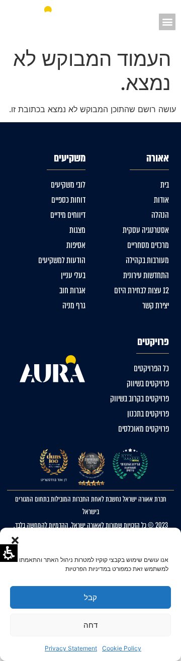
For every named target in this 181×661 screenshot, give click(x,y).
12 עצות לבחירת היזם (141, 290)
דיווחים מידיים (67, 215)
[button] (15, 540)
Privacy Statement (71, 648)
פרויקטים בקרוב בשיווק (139, 398)
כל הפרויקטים (151, 368)
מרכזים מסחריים (148, 245)
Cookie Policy (121, 648)
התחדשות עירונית (146, 275)
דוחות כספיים (68, 200)
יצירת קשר (155, 305)
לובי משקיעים (68, 185)
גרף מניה (73, 305)
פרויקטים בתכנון (148, 414)
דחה (90, 625)
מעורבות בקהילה (147, 260)
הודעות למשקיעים (61, 260)
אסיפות (75, 245)
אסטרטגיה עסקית (146, 230)
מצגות (77, 230)
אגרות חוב (72, 290)
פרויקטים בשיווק (148, 383)
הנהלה (160, 215)
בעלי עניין (73, 275)
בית (164, 185)
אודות (161, 200)
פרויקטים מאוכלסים (143, 429)
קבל (90, 597)
